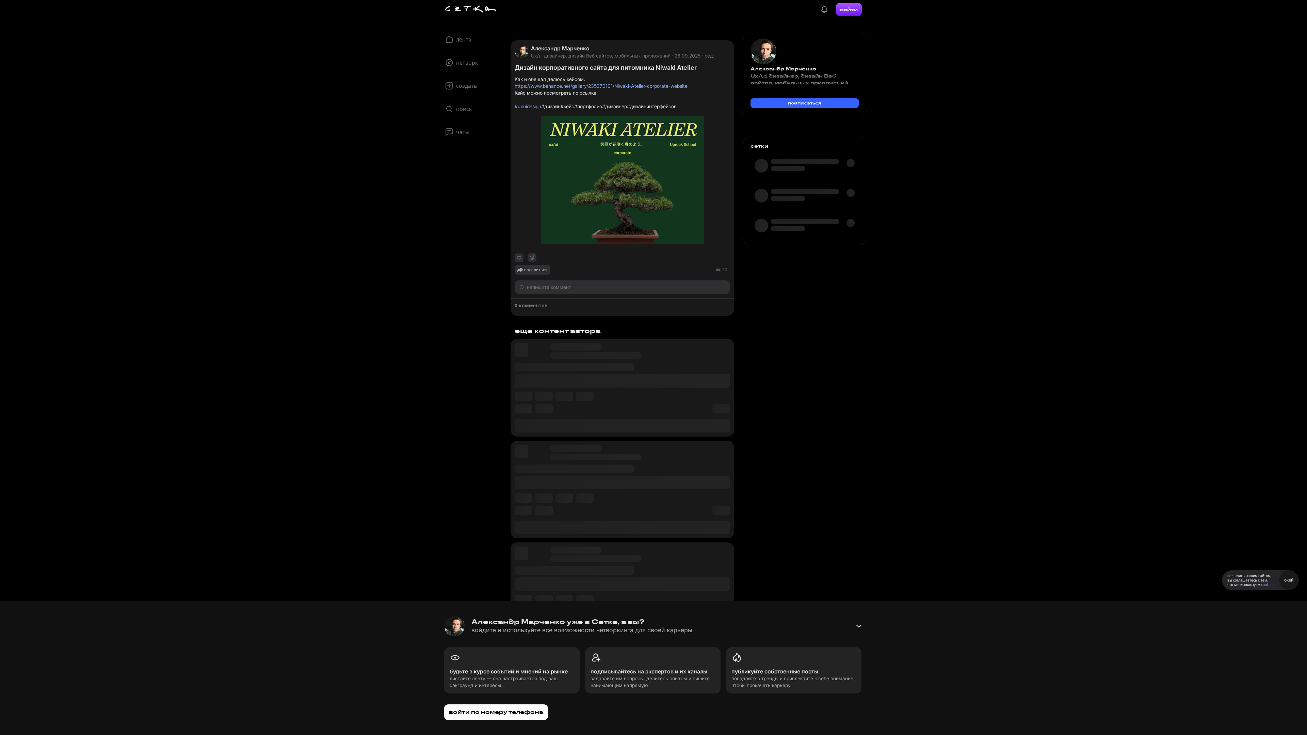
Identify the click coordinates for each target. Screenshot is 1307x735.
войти (849, 9)
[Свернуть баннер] (859, 626)
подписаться (804, 103)
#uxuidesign (528, 106)
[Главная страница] (470, 9)
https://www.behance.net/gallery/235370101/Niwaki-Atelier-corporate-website (601, 86)
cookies (1267, 584)
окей (1289, 580)
